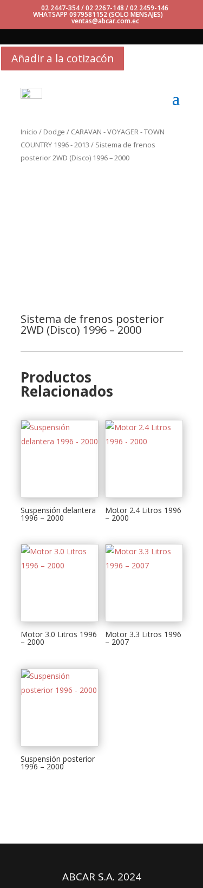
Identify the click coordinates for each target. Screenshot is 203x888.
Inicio (29, 132)
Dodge (54, 132)
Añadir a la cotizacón (62, 58)
